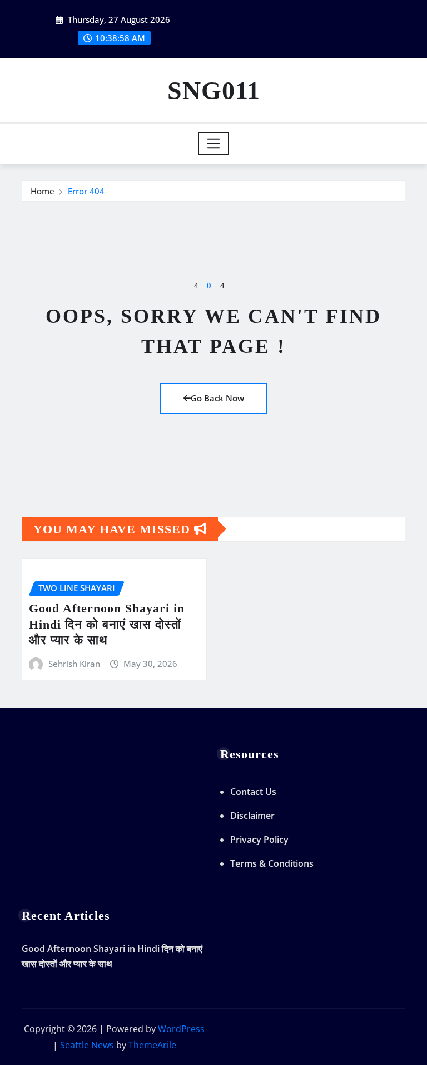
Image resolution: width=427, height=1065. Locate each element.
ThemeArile (152, 1045)
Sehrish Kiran (74, 663)
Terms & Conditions (272, 863)
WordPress (181, 1029)
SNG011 (213, 90)
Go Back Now (217, 398)
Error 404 (86, 191)
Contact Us (253, 792)
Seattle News (87, 1045)
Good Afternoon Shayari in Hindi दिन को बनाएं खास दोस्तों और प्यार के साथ (107, 624)
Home (42, 191)
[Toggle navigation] (213, 143)
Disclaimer (252, 815)
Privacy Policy (259, 839)
